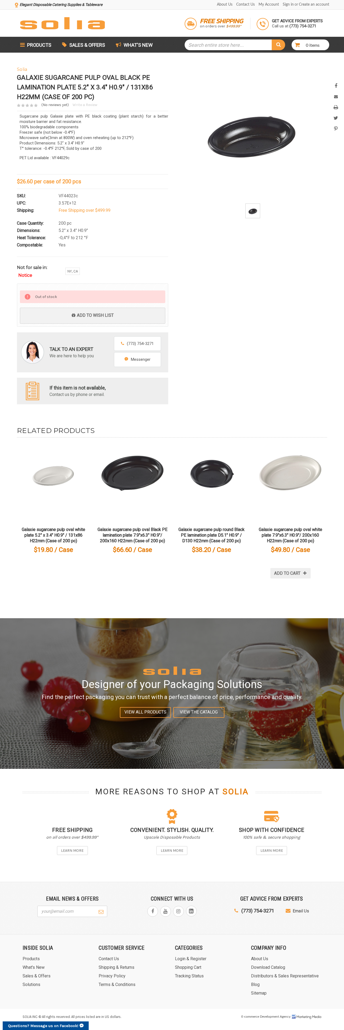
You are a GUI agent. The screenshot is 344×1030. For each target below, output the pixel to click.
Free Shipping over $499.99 (84, 210)
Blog (255, 984)
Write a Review (85, 105)
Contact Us (245, 4)
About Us (224, 4)
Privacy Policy (112, 975)
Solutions (31, 984)
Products (38, 45)
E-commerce (250, 1016)
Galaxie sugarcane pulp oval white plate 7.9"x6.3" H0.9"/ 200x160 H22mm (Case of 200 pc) (290, 535)
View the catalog (199, 712)
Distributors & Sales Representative (285, 975)
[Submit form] (101, 911)
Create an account (314, 4)
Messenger (140, 359)
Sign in (288, 4)
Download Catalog (268, 967)
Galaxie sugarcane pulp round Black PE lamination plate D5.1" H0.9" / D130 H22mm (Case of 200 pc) (211, 535)
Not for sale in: (32, 271)
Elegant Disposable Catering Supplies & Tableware (61, 4)
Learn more (72, 850)
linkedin (191, 911)
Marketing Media (306, 1017)
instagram (178, 911)
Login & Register (190, 958)
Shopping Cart (188, 967)
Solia (236, 792)
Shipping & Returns (116, 967)
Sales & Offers (87, 45)
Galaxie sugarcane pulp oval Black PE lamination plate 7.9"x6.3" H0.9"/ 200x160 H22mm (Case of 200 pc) (132, 535)
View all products (145, 712)
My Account (269, 4)
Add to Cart (287, 573)
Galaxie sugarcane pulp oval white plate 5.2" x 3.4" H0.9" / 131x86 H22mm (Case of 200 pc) (53, 535)
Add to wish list (95, 315)
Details (53, 481)
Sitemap (259, 993)
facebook (152, 911)
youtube (165, 911)
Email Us (301, 910)
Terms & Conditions (117, 984)
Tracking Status (189, 975)
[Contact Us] (32, 390)
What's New (138, 45)
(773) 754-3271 (140, 343)
